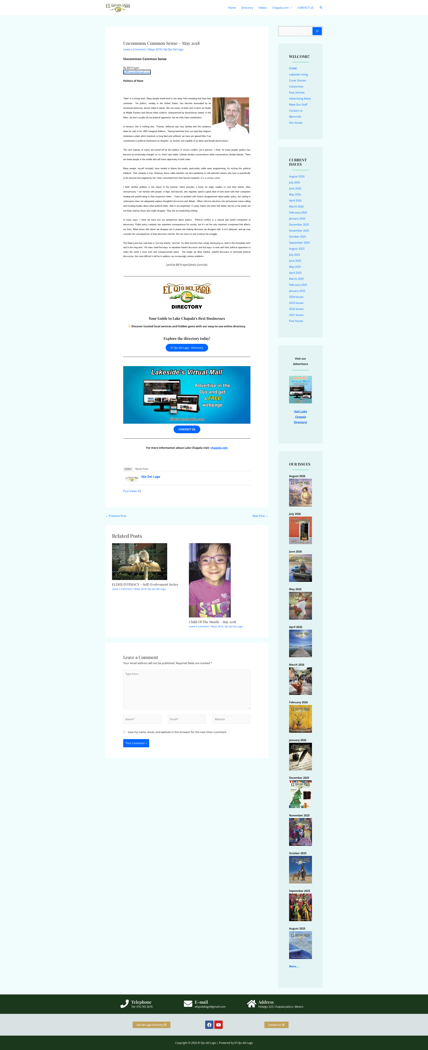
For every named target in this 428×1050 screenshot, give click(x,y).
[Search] (317, 31)
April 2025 (295, 273)
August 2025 (297, 248)
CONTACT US (305, 8)
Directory (247, 8)
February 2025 (298, 285)
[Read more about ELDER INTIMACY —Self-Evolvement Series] (139, 561)
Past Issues (296, 321)
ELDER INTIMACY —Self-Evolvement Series (145, 584)
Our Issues (295, 122)
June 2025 (295, 261)
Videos (262, 8)
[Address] (251, 1003)
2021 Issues (296, 315)
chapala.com (219, 448)
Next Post (260, 516)
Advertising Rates (300, 98)
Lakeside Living (298, 74)
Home (232, 8)
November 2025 (299, 230)
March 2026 (296, 206)
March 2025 (296, 279)
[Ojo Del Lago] (132, 478)
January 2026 (297, 218)
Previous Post (116, 516)
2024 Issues (296, 297)
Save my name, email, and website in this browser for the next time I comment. (177, 732)
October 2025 (297, 236)
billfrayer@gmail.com (137, 72)
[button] (290, 8)
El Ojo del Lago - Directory (187, 348)
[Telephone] (124, 1003)
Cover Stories (297, 80)
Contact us (296, 110)
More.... (294, 966)
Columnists (296, 86)
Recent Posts (141, 469)
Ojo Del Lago (150, 477)
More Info (295, 116)
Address (266, 1002)
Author (128, 469)
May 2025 (295, 267)
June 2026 (295, 188)
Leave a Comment (134, 49)
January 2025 (297, 291)
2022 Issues (296, 309)
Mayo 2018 (155, 49)
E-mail (201, 1002)
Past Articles (297, 92)
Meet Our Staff (298, 104)
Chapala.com (280, 8)
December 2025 (299, 224)
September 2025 (299, 242)
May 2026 (295, 194)
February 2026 (298, 212)
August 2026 (297, 176)
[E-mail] (188, 1003)
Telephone (141, 1002)
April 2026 (295, 200)
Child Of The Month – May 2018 (212, 621)
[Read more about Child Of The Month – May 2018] (210, 580)
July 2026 (294, 182)
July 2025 (294, 255)
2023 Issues (296, 303)
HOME (293, 68)
